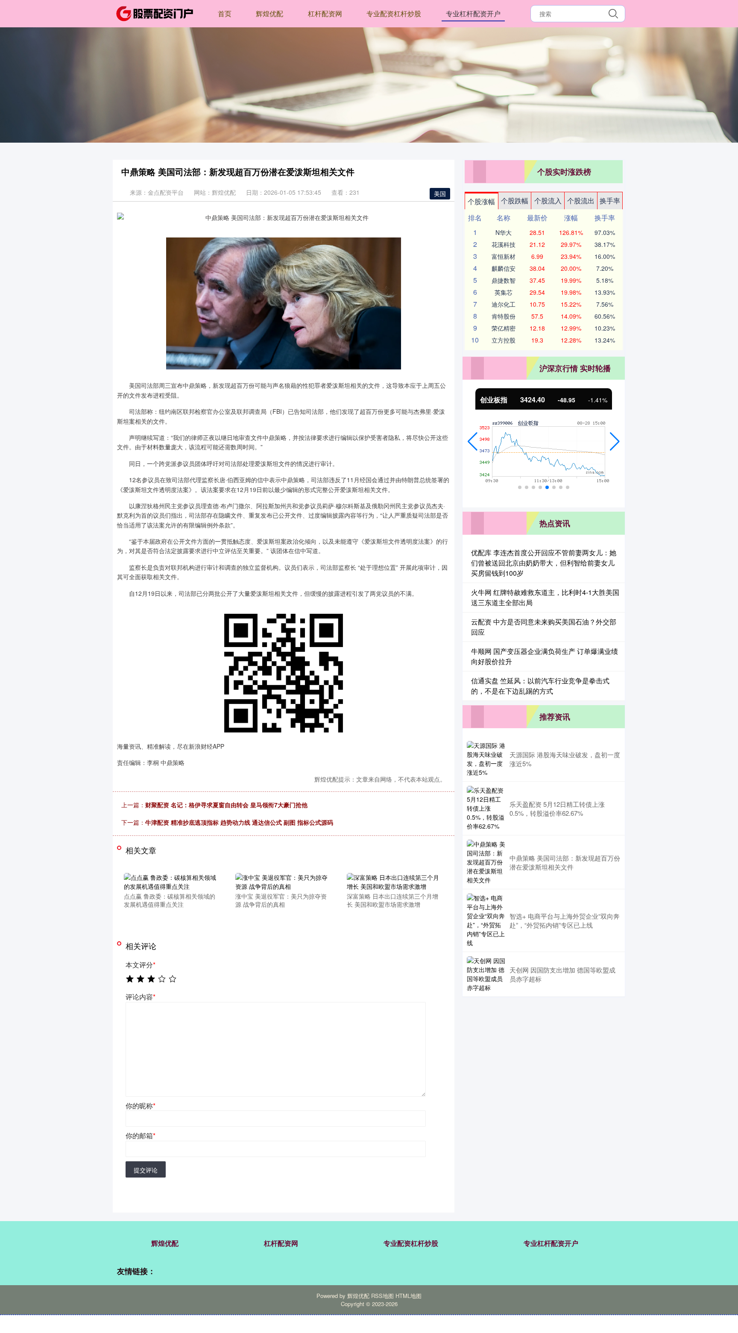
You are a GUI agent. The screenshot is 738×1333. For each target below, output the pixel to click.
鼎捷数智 (503, 280)
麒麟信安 (503, 268)
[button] (472, 441)
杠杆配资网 (325, 13)
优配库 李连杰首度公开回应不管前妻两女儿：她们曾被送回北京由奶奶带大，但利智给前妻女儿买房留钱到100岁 (543, 563)
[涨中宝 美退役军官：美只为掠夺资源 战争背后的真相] (281, 880)
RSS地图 (382, 1296)
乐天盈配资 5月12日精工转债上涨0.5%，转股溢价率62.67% (557, 808)
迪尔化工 (503, 304)
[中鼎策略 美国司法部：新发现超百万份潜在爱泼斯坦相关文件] (486, 862)
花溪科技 (503, 244)
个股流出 (580, 200)
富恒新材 (503, 256)
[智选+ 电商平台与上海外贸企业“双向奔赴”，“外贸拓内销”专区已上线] (486, 920)
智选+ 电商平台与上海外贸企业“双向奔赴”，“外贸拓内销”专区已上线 (565, 920)
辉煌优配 (269, 13)
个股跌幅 (514, 200)
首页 (224, 13)
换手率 (610, 200)
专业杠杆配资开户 (473, 13)
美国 (440, 193)
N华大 (503, 232)
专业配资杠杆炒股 (393, 13)
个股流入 (548, 200)
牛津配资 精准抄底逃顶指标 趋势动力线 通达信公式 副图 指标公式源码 (239, 822)
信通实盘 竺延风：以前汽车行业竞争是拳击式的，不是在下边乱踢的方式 (540, 686)
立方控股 (503, 340)
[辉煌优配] (154, 13)
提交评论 (146, 1170)
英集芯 (503, 292)
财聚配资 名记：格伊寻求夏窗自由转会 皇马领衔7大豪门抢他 (226, 804)
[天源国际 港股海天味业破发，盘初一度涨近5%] (486, 759)
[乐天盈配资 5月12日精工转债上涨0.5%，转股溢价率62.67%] (486, 808)
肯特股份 (503, 316)
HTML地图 (408, 1296)
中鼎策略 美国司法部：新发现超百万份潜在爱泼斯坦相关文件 (565, 862)
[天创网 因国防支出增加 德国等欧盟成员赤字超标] (486, 974)
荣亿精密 (503, 328)
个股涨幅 (481, 201)
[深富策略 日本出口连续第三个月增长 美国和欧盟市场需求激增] (393, 880)
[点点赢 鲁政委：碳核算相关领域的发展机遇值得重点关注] (170, 880)
